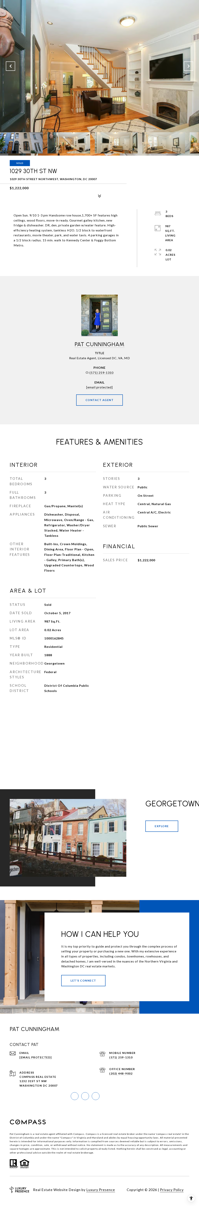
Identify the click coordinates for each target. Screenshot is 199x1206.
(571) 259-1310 (101, 372)
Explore (162, 826)
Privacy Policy (172, 1190)
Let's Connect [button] (83, 980)
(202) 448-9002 (121, 1073)
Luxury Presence (100, 1190)
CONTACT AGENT (100, 400)
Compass (91, 1133)
